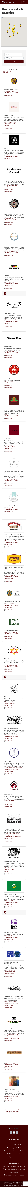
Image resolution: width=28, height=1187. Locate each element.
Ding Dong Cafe (8, 378)
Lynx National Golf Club (11, 630)
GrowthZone (5, 1185)
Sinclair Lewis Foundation (14, 1154)
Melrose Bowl (8, 696)
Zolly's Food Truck (9, 1089)
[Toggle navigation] (24, 2)
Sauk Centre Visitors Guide (14, 1145)
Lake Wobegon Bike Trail (14, 1148)
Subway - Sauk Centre (10, 894)
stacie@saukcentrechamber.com (14, 1175)
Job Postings (12, 1111)
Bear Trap (6, 148)
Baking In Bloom (8, 115)
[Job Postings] (5, 294)
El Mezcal (6, 408)
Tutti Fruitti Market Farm (11, 1061)
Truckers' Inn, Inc (9, 1028)
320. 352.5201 (14, 1172)
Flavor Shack (7, 438)
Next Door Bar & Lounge (11, 728)
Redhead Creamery (9, 794)
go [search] (14, 61)
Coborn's (6, 275)
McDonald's (7, 658)
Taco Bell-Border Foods (11, 932)
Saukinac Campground (10, 827)
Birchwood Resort (9, 179)
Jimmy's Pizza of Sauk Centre (12, 534)
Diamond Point (8, 346)
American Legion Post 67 (11, 89)
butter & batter (8, 245)
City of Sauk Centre (14, 1157)
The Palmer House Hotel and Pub (13, 996)
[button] (13, 32)
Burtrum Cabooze (9, 212)
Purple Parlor (7, 761)
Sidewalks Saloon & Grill (11, 861)
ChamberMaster (17, 1185)
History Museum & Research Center (14, 1151)
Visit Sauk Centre (14, 1142)
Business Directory (8, 1110)
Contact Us (18, 1111)
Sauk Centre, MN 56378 (15, 1169)
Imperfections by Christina (11, 505)
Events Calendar (17, 1110)
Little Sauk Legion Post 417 (12, 601)
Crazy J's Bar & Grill (9, 313)
